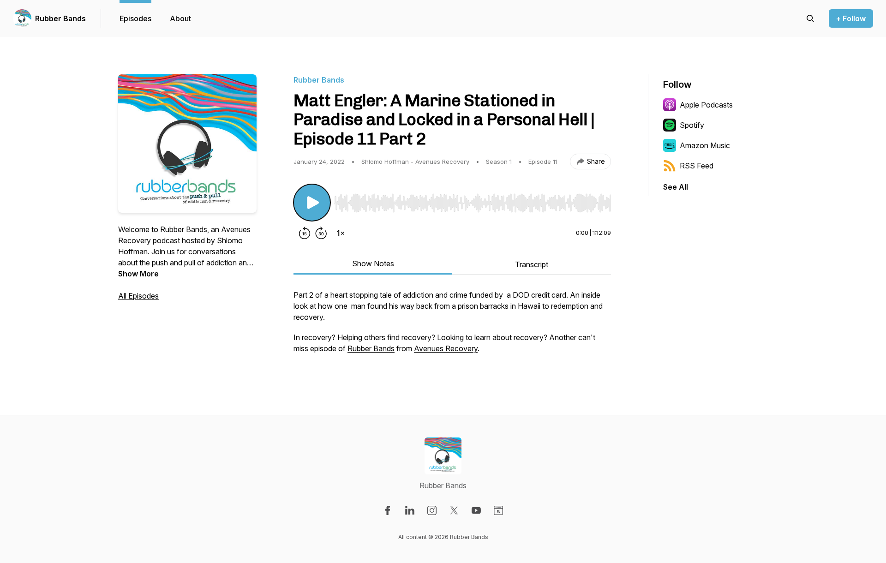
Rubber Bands (60, 18)
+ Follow (851, 18)
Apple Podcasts (706, 104)
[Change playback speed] (340, 233)
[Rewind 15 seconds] (304, 233)
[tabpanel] (452, 326)
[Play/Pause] (311, 202)
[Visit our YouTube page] (476, 510)
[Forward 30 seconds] (321, 233)
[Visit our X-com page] (454, 510)
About (180, 18)
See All (675, 187)
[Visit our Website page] (498, 510)
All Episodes (138, 295)
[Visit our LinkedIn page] (409, 510)
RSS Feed (696, 165)
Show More (138, 273)
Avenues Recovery (446, 348)
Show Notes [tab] (373, 263)
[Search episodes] (810, 18)
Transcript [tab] (531, 264)
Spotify (692, 125)
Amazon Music (705, 145)
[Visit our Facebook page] (387, 510)
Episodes (135, 18)
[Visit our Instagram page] (432, 510)
